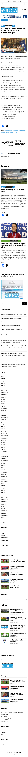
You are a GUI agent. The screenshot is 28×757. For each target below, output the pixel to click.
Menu (25, 10)
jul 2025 (3, 399)
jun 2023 (3, 444)
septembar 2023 (4, 438)
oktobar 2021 (4, 479)
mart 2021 (3, 492)
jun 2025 (3, 401)
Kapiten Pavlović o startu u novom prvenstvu (11, 329)
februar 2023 (4, 451)
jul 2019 (3, 519)
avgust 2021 (3, 483)
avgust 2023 (3, 440)
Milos (2, 359)
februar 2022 (4, 472)
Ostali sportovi (5, 241)
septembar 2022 (4, 460)
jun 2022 (3, 465)
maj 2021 (3, 488)
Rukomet (3, 539)
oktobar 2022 (4, 458)
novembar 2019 (4, 512)
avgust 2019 (3, 517)
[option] (18, 20)
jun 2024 (3, 422)
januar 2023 (3, 453)
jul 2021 (3, 485)
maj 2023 (3, 446)
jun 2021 (3, 487)
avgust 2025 (3, 397)
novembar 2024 (4, 413)
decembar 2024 (4, 412)
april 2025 (3, 405)
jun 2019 (3, 520)
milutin (2, 353)
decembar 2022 (4, 454)
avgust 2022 (3, 462)
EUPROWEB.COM (17, 752)
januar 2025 (3, 410)
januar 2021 (3, 495)
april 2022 (3, 469)
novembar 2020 (4, 499)
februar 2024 (4, 429)
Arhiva (20, 1)
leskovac (21, 130)
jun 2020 (3, 508)
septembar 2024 (4, 417)
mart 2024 (3, 428)
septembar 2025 (4, 396)
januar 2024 (3, 431)
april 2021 (3, 490)
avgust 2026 (3, 376)
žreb (16, 132)
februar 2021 (4, 494)
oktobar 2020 (4, 501)
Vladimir (3, 364)
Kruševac (16, 130)
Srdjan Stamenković (14, 154)
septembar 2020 (4, 503)
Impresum (9, 1)
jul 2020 (3, 506)
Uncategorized (4, 540)
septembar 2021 (4, 481)
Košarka (3, 535)
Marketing (15, 1)
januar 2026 (3, 388)
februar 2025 (4, 408)
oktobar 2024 (4, 415)
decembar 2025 (4, 390)
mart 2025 (3, 406)
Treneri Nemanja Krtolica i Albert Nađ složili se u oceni (13, 314)
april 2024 (3, 426)
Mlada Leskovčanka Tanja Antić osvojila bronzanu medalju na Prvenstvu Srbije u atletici (13, 245)
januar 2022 (3, 474)
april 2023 (3, 447)
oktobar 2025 (4, 394)
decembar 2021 (4, 476)
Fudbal (3, 25)
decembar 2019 (4, 510)
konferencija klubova (9, 130)
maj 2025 (3, 403)
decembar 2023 (4, 433)
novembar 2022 (4, 456)
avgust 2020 (3, 504)
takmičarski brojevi (10, 132)
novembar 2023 (4, 435)
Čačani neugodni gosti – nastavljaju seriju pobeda (12, 322)
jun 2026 (3, 380)
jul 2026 (3, 378)
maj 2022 (3, 467)
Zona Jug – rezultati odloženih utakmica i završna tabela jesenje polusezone (18, 627)
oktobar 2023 (4, 437)
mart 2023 (3, 449)
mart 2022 (3, 470)
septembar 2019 (4, 515)
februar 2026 (4, 387)
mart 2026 (3, 385)
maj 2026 (3, 381)
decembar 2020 (4, 497)
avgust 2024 (3, 419)
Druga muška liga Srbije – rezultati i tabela (11, 531)
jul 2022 (3, 463)
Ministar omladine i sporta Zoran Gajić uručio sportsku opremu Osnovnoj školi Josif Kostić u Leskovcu (13, 347)
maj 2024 (3, 424)
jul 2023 (3, 442)
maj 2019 (3, 522)
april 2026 (3, 383)
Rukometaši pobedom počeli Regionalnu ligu (11, 318)
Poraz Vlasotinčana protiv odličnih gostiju (10, 325)
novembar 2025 (4, 392)
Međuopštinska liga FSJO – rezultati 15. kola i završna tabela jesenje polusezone (17, 611)
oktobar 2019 (4, 513)
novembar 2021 (4, 478)
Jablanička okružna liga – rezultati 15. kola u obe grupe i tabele (18, 619)
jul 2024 (3, 421)
